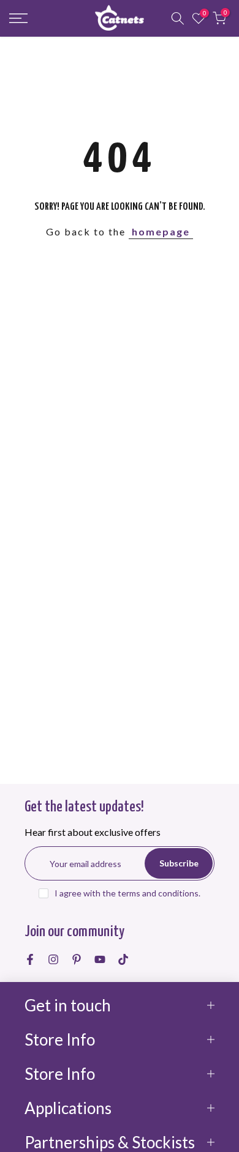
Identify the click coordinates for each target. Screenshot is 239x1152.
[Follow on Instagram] (53, 959)
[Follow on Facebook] (30, 959)
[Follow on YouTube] (99, 959)
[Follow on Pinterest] (76, 959)
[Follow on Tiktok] (123, 959)
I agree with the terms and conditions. (127, 893)
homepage (161, 231)
